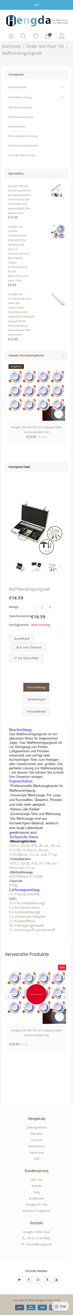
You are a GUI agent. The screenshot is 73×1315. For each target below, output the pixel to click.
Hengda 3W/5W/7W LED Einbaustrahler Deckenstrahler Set (36, 429)
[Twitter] (19, 1279)
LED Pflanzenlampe (20, 107)
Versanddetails (36, 711)
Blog (36, 1192)
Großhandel (36, 1198)
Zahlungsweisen (36, 1127)
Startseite (11, 46)
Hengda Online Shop (47, 1300)
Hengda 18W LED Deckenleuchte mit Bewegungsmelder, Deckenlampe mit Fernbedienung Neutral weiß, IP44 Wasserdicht (19, 199)
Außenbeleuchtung (19, 97)
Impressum (36, 1152)
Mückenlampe (16, 126)
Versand (36, 1140)
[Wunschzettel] (35, 36)
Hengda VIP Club (36, 1204)
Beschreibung (36, 687)
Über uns (36, 1179)
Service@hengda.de (39, 1244)
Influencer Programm (36, 1211)
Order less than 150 (45, 46)
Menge (13, 607)
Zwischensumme (20, 616)
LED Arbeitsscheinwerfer (23, 145)
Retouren (36, 1134)
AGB (37, 1159)
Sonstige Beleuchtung (21, 155)
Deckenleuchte (17, 87)
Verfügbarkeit (19, 625)
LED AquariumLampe (20, 117)
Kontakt (36, 1186)
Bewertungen (36, 699)
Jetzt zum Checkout (29, 647)
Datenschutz (36, 1146)
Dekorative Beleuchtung (23, 136)
